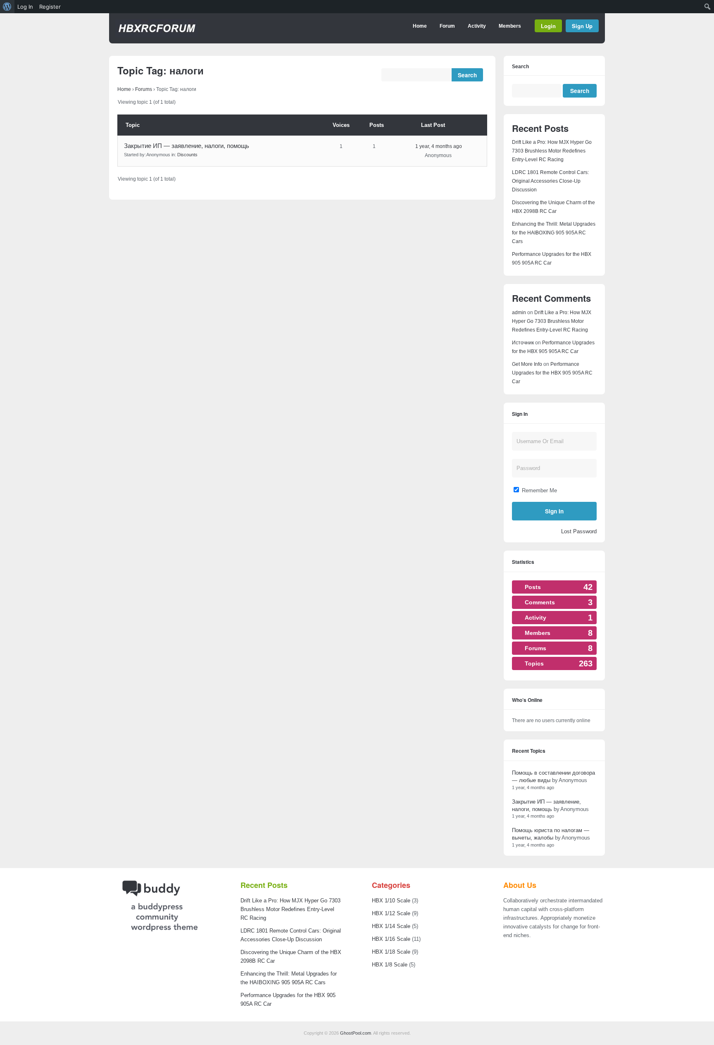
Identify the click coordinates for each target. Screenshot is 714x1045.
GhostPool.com (355, 1033)
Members (510, 26)
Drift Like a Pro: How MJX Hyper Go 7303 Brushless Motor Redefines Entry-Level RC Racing (552, 150)
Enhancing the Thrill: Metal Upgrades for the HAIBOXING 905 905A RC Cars (553, 232)
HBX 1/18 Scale (391, 952)
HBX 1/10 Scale (391, 900)
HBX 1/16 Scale (391, 939)
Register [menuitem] (50, 6)
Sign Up (582, 26)
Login (548, 26)
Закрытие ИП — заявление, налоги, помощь (186, 145)
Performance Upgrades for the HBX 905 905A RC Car (552, 372)
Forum (447, 26)
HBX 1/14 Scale (391, 926)
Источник (523, 343)
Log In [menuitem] (25, 6)
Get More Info (527, 364)
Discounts (187, 154)
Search (520, 66)
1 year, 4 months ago (438, 146)
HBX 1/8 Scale (389, 964)
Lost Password (579, 531)
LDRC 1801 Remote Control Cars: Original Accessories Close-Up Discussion (550, 181)
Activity (477, 26)
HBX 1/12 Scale (391, 913)
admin (519, 312)
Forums (143, 89)
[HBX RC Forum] (156, 35)
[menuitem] (7, 6)
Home (420, 26)
